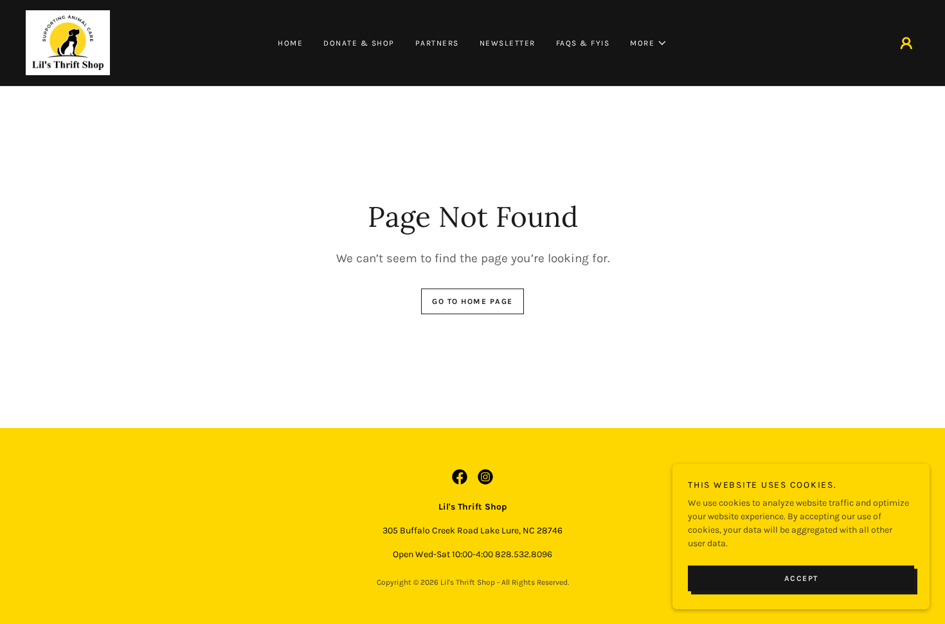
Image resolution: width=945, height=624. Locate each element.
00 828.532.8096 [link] (517, 554)
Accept (801, 577)
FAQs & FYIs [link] (583, 43)
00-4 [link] (471, 554)
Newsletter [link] (508, 43)
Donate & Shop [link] (359, 43)
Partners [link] (437, 43)
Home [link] (290, 43)
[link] (68, 42)
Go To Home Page (472, 301)
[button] (648, 43)
